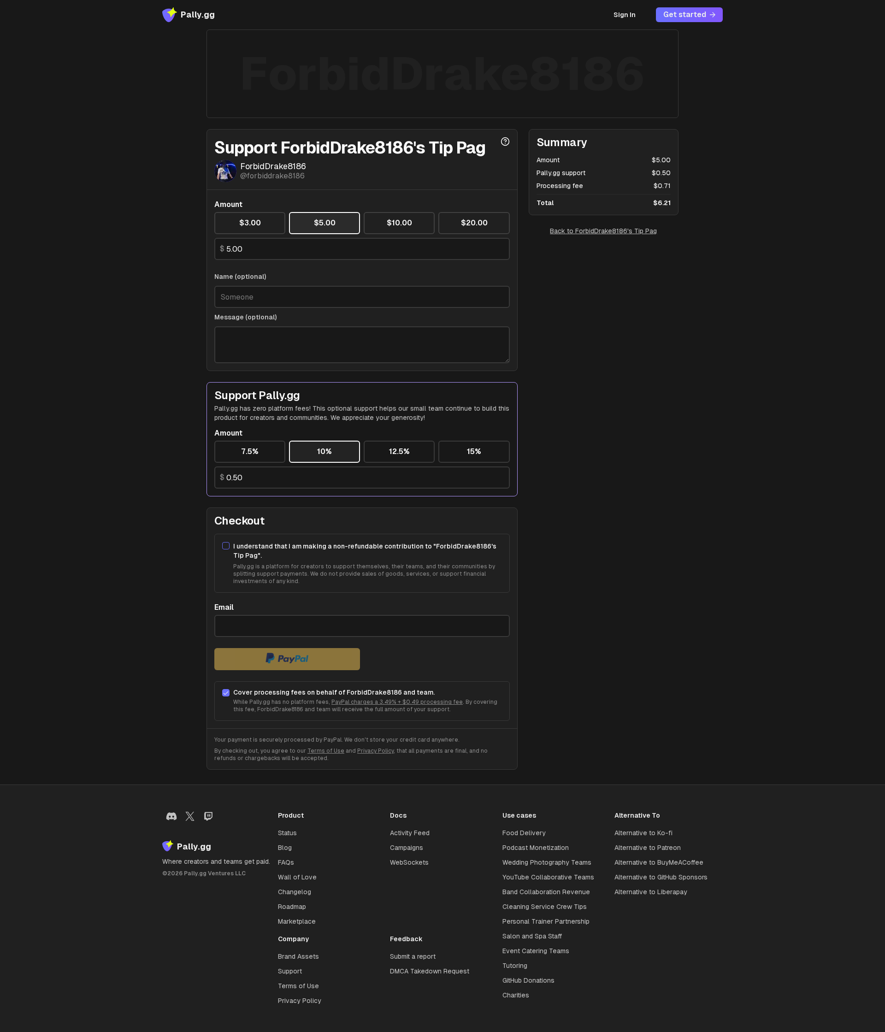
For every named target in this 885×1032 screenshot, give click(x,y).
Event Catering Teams (535, 951)
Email (224, 607)
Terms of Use (325, 751)
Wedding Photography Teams (546, 862)
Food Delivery (524, 833)
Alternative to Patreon (647, 847)
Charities (515, 995)
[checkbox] (226, 545)
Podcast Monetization (535, 847)
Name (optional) (240, 276)
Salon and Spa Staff (532, 936)
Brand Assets (298, 956)
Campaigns (406, 847)
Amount (228, 204)
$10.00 (399, 222)
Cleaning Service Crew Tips (544, 906)
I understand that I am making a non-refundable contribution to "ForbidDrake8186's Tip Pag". (364, 551)
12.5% (399, 451)
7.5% (250, 451)
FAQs (286, 862)
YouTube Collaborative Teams (548, 877)
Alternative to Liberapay (650, 892)
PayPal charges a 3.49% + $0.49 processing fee (397, 702)
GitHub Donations (528, 980)
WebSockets (409, 862)
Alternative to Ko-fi (643, 833)
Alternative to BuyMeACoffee (658, 862)
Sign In (625, 14)
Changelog (294, 892)
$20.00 (474, 222)
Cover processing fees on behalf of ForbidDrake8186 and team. (334, 692)
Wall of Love (297, 877)
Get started (684, 14)
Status (287, 833)
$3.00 (250, 222)
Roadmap (292, 906)
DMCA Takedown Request (429, 971)
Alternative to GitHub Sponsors (661, 877)
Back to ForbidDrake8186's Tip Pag (603, 231)
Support (290, 971)
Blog (285, 847)
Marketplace (297, 921)
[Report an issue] (505, 141)
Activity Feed (410, 833)
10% (324, 451)
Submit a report (413, 956)
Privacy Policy (375, 751)
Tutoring (514, 965)
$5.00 (325, 222)
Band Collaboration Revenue (546, 892)
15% (474, 451)
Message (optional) (245, 317)
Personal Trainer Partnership (546, 921)
